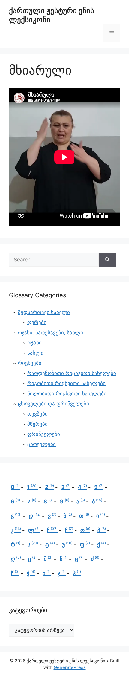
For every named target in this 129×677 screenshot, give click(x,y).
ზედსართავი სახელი (44, 312)
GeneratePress (70, 667)
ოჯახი (34, 343)
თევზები (37, 414)
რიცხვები (29, 363)
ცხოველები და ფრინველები (53, 404)
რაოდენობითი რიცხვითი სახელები (71, 373)
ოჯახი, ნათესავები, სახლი (50, 333)
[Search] (107, 260)
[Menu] (112, 33)
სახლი (35, 353)
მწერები (37, 424)
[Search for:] (54, 260)
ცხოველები (41, 444)
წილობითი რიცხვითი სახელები (66, 393)
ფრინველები (43, 434)
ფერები (36, 322)
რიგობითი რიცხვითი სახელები (66, 383)
